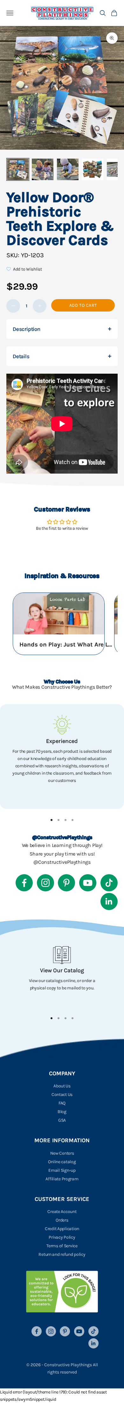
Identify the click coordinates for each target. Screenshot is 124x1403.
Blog (62, 1111)
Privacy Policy (62, 1237)
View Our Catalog (62, 970)
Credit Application (62, 1228)
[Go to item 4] (92, 169)
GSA (62, 1120)
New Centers (62, 1153)
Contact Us (62, 1094)
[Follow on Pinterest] (66, 883)
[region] (62, 756)
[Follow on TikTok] (109, 883)
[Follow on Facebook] (24, 883)
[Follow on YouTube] (88, 883)
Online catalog (62, 1161)
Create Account (61, 1211)
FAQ (62, 1103)
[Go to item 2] (42, 169)
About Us (62, 1086)
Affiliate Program (61, 1179)
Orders (62, 1220)
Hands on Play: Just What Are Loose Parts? (67, 644)
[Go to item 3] (67, 169)
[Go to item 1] (17, 169)
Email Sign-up (61, 1170)
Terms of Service (62, 1246)
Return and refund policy (61, 1254)
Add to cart (83, 305)
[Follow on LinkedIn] (109, 901)
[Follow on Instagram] (45, 883)
